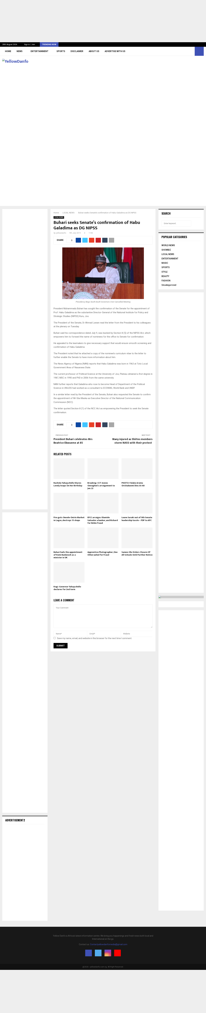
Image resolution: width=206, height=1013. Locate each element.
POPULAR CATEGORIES (174, 237)
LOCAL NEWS (58, 217)
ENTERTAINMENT (39, 51)
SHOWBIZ (166, 250)
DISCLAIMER (77, 51)
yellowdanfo (61, 233)
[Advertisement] (90, 21)
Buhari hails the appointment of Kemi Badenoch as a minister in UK (68, 554)
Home (8, 51)
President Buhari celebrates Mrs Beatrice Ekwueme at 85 (73, 441)
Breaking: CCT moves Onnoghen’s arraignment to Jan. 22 (101, 485)
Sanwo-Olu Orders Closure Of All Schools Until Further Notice (137, 553)
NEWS (19, 51)
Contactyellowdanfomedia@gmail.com (108, 944)
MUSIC (165, 263)
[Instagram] (188, 51)
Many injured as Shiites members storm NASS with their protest (132, 441)
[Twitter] (185, 51)
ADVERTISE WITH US (115, 51)
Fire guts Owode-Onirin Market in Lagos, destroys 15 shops (69, 519)
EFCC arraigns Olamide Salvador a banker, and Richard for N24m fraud (102, 520)
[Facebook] (181, 51)
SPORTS (61, 51)
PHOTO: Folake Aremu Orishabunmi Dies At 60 (133, 484)
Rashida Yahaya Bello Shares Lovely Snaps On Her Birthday (68, 484)
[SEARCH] (198, 223)
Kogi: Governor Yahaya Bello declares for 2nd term (67, 588)
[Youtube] (191, 51)
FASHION (166, 280)
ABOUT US (94, 51)
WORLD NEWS (168, 245)
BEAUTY (165, 276)
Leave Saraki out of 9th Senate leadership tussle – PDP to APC (137, 519)
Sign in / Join (29, 44)
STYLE (165, 272)
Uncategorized (169, 285)
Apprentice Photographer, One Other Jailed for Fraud (102, 553)
